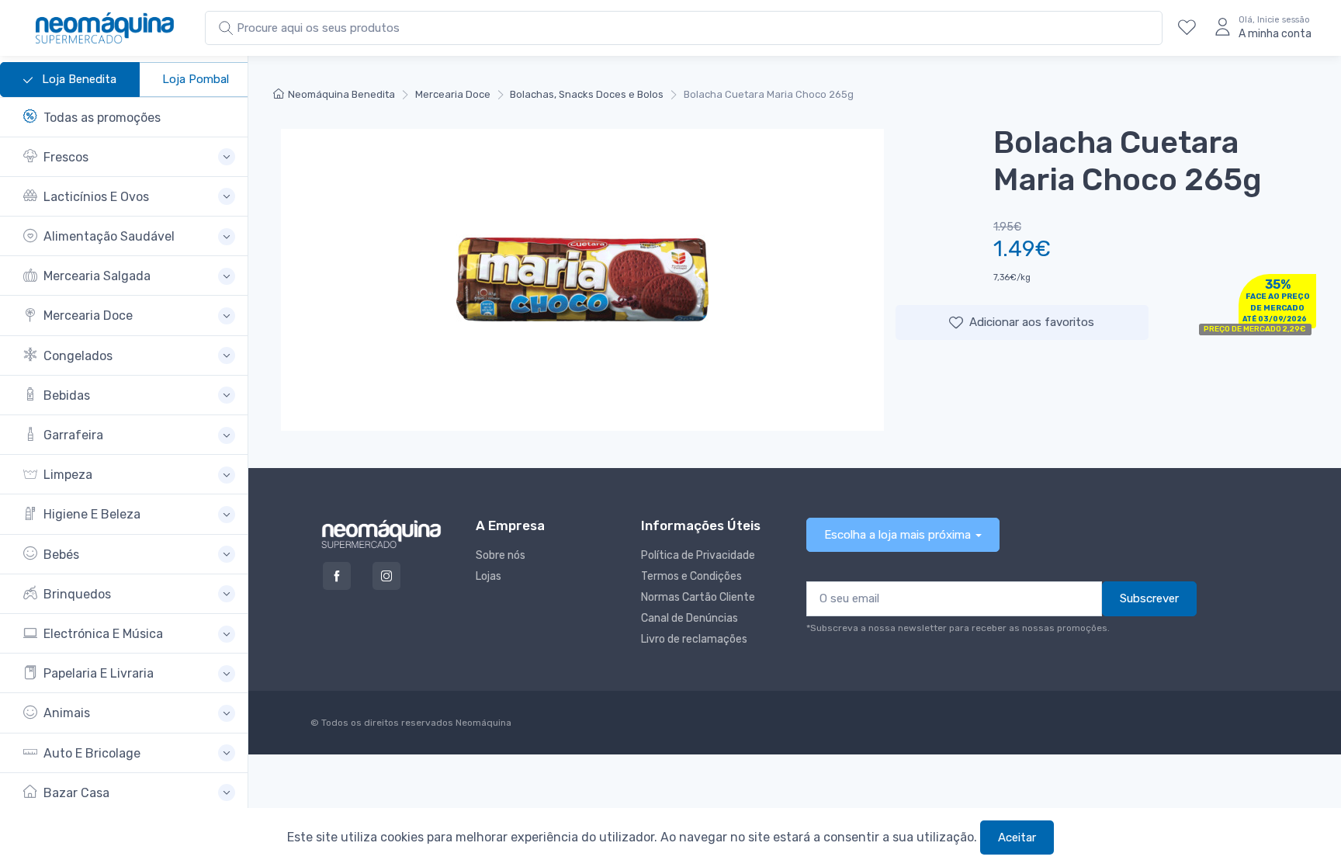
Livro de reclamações (694, 639)
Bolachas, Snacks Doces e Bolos (587, 94)
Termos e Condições (691, 576)
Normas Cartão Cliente (698, 597)
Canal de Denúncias (689, 618)
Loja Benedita (77, 79)
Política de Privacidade (698, 555)
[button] (129, 157)
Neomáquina (482, 722)
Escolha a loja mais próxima (897, 535)
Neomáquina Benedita (341, 94)
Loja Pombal (195, 79)
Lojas (488, 576)
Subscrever (1149, 598)
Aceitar (1017, 837)
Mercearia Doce (452, 94)
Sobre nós (500, 555)
